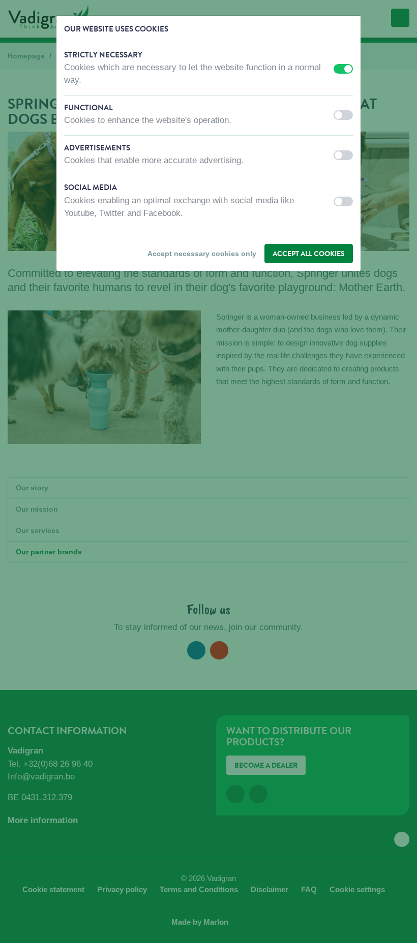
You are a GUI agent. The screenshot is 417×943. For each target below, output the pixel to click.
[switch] (343, 69)
